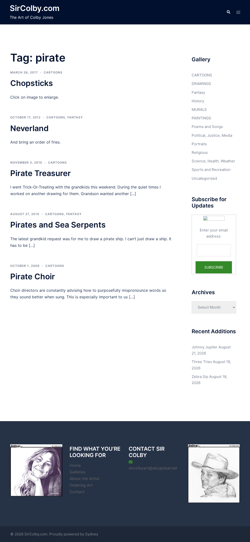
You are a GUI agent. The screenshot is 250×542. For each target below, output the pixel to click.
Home (75, 465)
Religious (200, 152)
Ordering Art (81, 485)
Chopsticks (31, 83)
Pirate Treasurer (40, 173)
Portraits (199, 144)
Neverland (29, 128)
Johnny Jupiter (205, 347)
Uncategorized (204, 178)
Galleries (77, 471)
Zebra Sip (200, 376)
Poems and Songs (207, 126)
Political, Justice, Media (212, 135)
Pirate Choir (32, 276)
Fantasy (75, 117)
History (198, 101)
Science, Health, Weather (213, 161)
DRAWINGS (201, 83)
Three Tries (202, 361)
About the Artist (84, 478)
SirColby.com (35, 8)
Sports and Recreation (211, 169)
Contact (77, 491)
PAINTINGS (201, 118)
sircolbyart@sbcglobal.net (153, 468)
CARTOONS (53, 72)
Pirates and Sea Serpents (58, 224)
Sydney (91, 534)
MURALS (199, 109)
